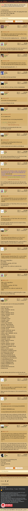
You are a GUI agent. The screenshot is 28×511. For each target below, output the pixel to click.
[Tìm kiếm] (26, 1)
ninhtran (3, 15)
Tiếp (21, 21)
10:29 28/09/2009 (4, 79)
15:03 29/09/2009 (4, 226)
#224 (26, 69)
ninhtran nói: (5, 168)
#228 (26, 131)
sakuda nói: (4, 98)
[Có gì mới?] (24, 1)
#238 (26, 395)
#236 (26, 296)
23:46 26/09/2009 (4, 40)
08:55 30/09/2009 (4, 376)
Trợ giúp (16, 488)
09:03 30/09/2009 (4, 395)
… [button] (12, 21)
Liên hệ (2, 488)
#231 (26, 187)
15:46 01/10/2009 (4, 452)
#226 (26, 90)
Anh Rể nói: (4, 140)
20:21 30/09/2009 (4, 423)
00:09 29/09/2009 (4, 149)
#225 (26, 79)
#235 (26, 271)
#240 (26, 452)
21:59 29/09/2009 (4, 271)
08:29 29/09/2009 (4, 187)
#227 (26, 105)
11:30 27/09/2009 (4, 52)
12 (14, 21)
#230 (26, 160)
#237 (26, 376)
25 (18, 21)
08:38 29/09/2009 (4, 208)
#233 (26, 226)
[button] (1, 1)
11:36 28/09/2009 (4, 105)
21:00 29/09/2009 (4, 245)
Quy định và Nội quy (9, 488)
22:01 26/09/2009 (4, 23)
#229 (26, 149)
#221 (26, 23)
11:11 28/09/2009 (4, 90)
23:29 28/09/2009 (4, 131)
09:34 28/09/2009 (4, 69)
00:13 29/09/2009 (4, 160)
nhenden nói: (5, 31)
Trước (7, 21)
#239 (26, 423)
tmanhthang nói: (5, 114)
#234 (26, 245)
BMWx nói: (4, 196)
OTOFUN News (22, 488)
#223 (26, 52)
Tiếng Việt (4, 487)
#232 (26, 208)
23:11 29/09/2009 (4, 296)
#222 (26, 40)
